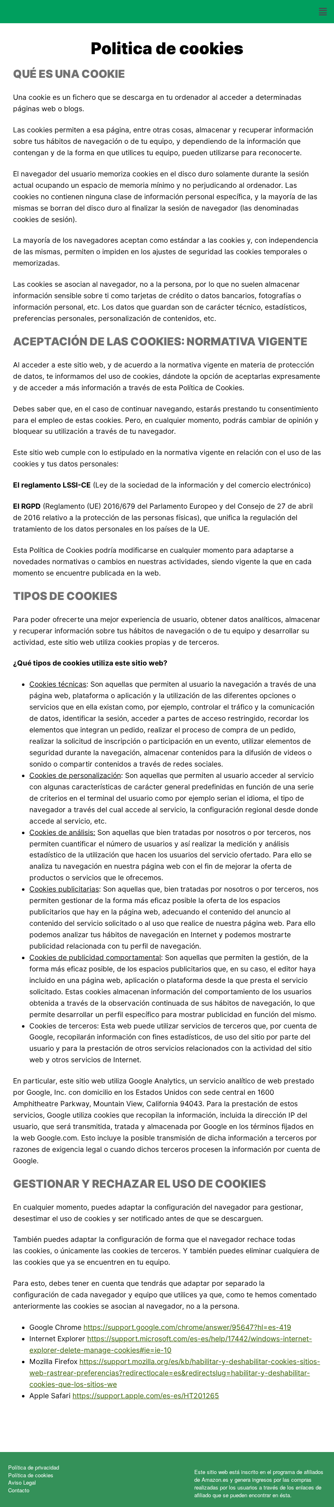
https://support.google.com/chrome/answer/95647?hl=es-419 (187, 1327)
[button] (323, 11)
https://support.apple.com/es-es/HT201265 (146, 1395)
